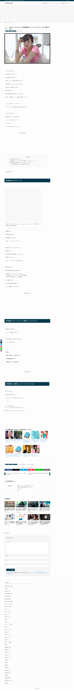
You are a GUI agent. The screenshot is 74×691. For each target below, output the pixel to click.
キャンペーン (8, 616)
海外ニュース (8, 670)
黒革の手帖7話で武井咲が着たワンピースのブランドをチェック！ (18, 440)
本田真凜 (32, 464)
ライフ (7, 644)
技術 (7, 660)
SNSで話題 (8, 598)
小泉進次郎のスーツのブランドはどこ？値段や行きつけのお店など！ (26, 454)
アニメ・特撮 (8, 606)
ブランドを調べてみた (22, 464)
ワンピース (28, 464)
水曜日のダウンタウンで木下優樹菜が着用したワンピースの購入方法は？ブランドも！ (26, 441)
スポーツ (10, 464)
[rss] (67, 0)
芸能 (7, 675)
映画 (7, 665)
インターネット (9, 611)
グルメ (7, 619)
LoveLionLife (8, 3)
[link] (18, 490)
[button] (8, 470)
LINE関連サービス (9, 593)
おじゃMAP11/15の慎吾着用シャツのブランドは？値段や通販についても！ (18, 455)
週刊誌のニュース (9, 680)
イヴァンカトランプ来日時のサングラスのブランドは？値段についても (35, 454)
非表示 (11, 171)
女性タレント (8, 657)
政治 (7, 662)
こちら (14, 332)
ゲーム (7, 621)
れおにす (10, 486)
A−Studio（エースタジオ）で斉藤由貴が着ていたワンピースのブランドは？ (35, 441)
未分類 (7, 667)
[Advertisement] (37, 13)
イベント (7, 609)
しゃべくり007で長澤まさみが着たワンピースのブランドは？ (9, 440)
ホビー (7, 639)
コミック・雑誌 (9, 624)
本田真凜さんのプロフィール (16, 159)
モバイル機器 (8, 642)
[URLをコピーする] (46, 470)
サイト (7, 564)
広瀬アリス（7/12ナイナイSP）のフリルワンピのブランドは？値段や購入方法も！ (9, 455)
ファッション (15, 464)
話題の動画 (8, 677)
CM (6, 588)
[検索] (69, 0)
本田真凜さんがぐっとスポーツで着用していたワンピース (22, 160)
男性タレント (8, 672)
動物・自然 (8, 647)
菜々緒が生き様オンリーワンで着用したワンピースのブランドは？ (44, 440)
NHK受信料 (8, 596)
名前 (7, 555)
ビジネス (7, 634)
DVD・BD (8, 591)
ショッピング (8, 629)
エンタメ (7, 464)
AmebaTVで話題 (9, 586)
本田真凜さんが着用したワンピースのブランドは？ (20, 162)
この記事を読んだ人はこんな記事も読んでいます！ (21, 164)
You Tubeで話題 (9, 601)
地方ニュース (8, 652)
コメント (8, 541)
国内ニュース (8, 649)
